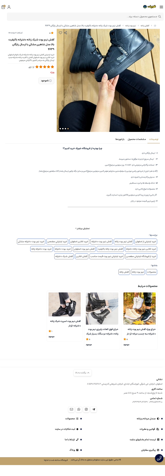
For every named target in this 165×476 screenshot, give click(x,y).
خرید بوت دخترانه (63, 249)
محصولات (151, 272)
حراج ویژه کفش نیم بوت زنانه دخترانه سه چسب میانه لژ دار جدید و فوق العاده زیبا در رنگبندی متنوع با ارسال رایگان (140, 331)
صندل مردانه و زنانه (146, 418)
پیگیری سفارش (148, 450)
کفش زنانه (145, 25)
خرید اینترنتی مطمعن (57, 241)
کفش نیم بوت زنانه (123, 241)
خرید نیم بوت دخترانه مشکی (31, 241)
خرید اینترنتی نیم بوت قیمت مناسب (106, 256)
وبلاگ (72, 450)
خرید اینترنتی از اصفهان (145, 241)
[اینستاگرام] (86, 409)
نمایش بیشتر (83, 228)
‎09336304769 (140, 402)
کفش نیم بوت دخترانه (101, 241)
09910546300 (155, 402)
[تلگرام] (93, 409)
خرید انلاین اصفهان (79, 241)
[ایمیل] (71, 409)
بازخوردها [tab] (119, 139)
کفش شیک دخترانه (64, 256)
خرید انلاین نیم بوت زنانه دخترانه (141, 249)
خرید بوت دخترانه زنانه (41, 249)
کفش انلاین (81, 256)
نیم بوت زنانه (130, 25)
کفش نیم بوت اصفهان (84, 249)
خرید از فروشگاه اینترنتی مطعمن (141, 256)
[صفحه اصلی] (155, 25)
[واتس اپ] (79, 409)
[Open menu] (161, 7)
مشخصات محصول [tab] (137, 139)
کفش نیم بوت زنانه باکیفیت (110, 249)
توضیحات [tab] (153, 139)
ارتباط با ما (70, 439)
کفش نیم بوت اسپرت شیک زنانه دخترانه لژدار (65, 323)
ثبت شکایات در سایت (65, 429)
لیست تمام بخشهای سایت (143, 439)
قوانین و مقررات (147, 429)
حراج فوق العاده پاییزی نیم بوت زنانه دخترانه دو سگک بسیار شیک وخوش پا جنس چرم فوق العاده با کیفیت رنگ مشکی (102, 331)
